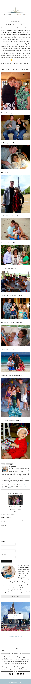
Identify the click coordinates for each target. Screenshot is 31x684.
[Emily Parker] (5, 471)
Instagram (26, 486)
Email (3, 548)
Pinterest (11, 487)
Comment (4, 525)
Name (3, 541)
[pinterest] (18, 674)
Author (3, 464)
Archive (18, 681)
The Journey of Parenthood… (14, 680)
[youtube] (21, 674)
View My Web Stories (15, 636)
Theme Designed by (15, 682)
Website (3, 554)
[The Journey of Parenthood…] (15, 12)
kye (4, 514)
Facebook (4, 487)
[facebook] (12, 674)
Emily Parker (12, 466)
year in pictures (9, 514)
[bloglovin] (15, 674)
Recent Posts (9, 464)
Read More (15, 596)
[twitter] (7, 674)
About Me (26, 484)
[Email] (23, 674)
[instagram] (10, 674)
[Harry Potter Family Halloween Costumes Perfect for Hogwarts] (15, 500)
